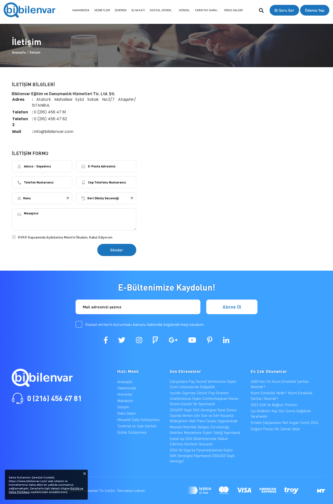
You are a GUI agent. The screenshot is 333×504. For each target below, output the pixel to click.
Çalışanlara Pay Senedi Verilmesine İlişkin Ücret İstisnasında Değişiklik (203, 384)
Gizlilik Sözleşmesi (132, 432)
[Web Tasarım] (321, 490)
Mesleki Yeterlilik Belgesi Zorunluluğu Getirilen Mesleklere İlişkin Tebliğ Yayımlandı (205, 429)
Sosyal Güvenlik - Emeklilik (163, 10)
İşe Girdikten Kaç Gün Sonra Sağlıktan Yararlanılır (281, 413)
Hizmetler (102, 10)
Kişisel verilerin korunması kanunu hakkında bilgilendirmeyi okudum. (145, 324)
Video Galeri (233, 10)
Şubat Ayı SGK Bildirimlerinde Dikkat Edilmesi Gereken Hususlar (199, 441)
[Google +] (173, 340)
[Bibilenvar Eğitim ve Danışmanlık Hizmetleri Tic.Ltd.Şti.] (29, 10)
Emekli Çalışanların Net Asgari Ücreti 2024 (284, 422)
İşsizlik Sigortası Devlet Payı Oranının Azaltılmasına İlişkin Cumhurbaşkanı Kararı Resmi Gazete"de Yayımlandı (204, 398)
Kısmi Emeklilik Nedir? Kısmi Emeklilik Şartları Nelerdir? (282, 395)
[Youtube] (192, 340)
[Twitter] (121, 340)
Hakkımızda (80, 10)
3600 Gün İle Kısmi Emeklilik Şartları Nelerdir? (280, 384)
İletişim (34, 52)
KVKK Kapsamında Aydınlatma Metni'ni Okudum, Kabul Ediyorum (65, 237)
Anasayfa (19, 52)
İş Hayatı (138, 10)
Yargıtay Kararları (208, 10)
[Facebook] (106, 340)
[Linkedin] (226, 340)
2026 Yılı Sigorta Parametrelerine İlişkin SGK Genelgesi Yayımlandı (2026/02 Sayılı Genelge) (202, 455)
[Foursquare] (155, 340)
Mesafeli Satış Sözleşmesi (138, 419)
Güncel (184, 10)
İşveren (121, 10)
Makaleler (125, 400)
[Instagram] (139, 340)
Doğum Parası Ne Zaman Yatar (275, 428)
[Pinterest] (209, 340)
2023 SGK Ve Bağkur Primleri (274, 404)
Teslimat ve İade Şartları (137, 425)
